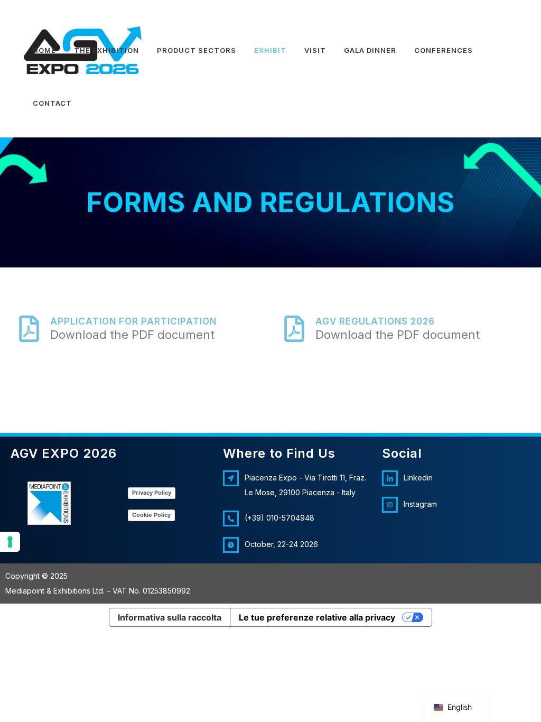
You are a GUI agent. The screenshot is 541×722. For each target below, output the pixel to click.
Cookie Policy (151, 515)
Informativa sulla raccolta (169, 617)
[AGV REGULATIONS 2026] (294, 329)
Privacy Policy (151, 492)
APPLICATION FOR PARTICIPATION (133, 321)
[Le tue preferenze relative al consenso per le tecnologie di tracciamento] (10, 542)
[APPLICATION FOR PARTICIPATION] (29, 329)
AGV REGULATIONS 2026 (375, 321)
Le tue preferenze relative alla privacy (317, 617)
